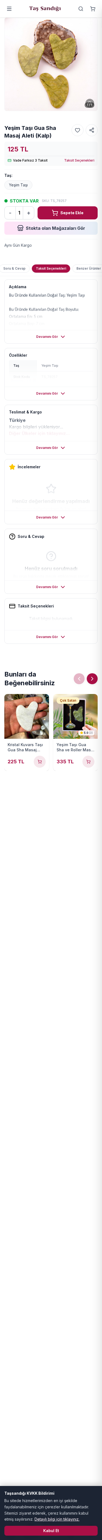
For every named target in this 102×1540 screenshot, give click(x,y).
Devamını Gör (47, 337)
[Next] (92, 678)
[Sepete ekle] (40, 762)
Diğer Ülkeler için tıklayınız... (39, 433)
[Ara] (81, 9)
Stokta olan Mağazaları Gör (55, 228)
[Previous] (79, 678)
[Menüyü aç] (9, 9)
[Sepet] (93, 9)
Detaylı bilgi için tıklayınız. (57, 1519)
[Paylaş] (92, 130)
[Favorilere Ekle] (78, 130)
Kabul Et (51, 1530)
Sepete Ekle (72, 212)
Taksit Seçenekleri (79, 160)
